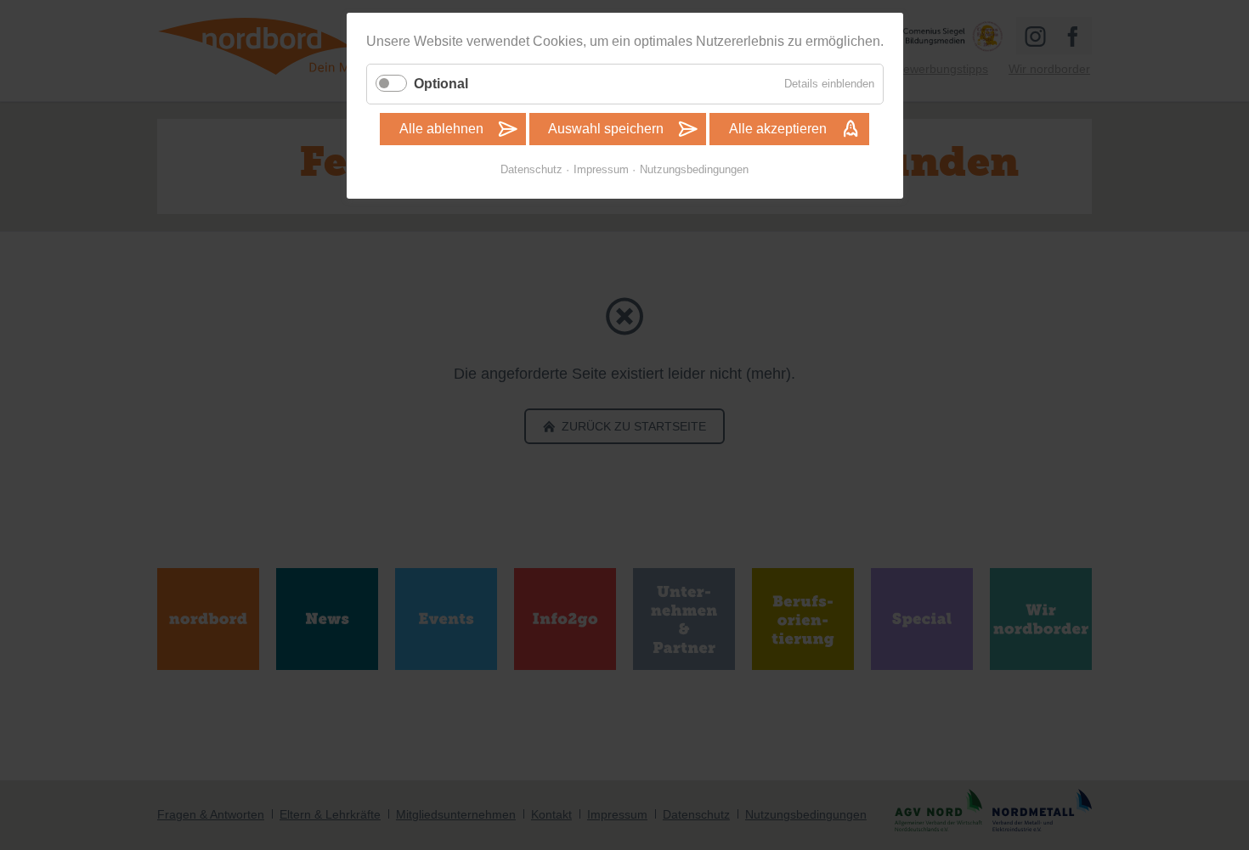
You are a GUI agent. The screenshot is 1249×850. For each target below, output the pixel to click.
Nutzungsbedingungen (694, 169)
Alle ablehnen (441, 128)
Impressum (601, 169)
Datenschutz (531, 169)
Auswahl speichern (606, 128)
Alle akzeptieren (778, 128)
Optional (441, 83)
